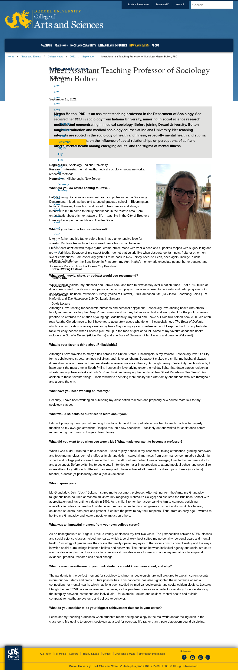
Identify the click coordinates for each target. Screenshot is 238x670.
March (50, 186)
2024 (45, 106)
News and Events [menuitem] (139, 45)
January (51, 198)
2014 (45, 242)
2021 (103, 56)
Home (41, 56)
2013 (45, 248)
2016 (45, 230)
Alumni (149, 4)
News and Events (61, 56)
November (52, 138)
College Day (48, 303)
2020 (45, 206)
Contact (134, 653)
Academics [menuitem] (46, 45)
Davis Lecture (49, 312)
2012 (45, 254)
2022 (45, 118)
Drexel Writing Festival (55, 277)
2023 (45, 112)
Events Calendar (51, 269)
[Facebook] (180, 660)
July (48, 162)
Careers (101, 653)
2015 (45, 236)
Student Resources (108, 4)
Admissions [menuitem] (61, 45)
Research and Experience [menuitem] (112, 45)
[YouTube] (195, 660)
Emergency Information (115, 658)
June (49, 168)
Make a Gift (132, 4)
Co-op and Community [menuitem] (83, 45)
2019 (45, 212)
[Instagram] (188, 660)
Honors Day (48, 286)
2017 (45, 224)
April (49, 180)
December (52, 132)
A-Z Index (73, 653)
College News (85, 56)
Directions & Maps (152, 653)
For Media (87, 653)
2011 (45, 260)
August (50, 156)
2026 (45, 94)
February (51, 192)
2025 (45, 100)
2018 (45, 218)
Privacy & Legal (118, 653)
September (118, 56)
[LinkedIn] (203, 660)
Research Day (49, 294)
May (48, 174)
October (51, 144)
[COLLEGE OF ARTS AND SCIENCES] (84, 27)
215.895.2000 (160, 666)
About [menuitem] (155, 45)
